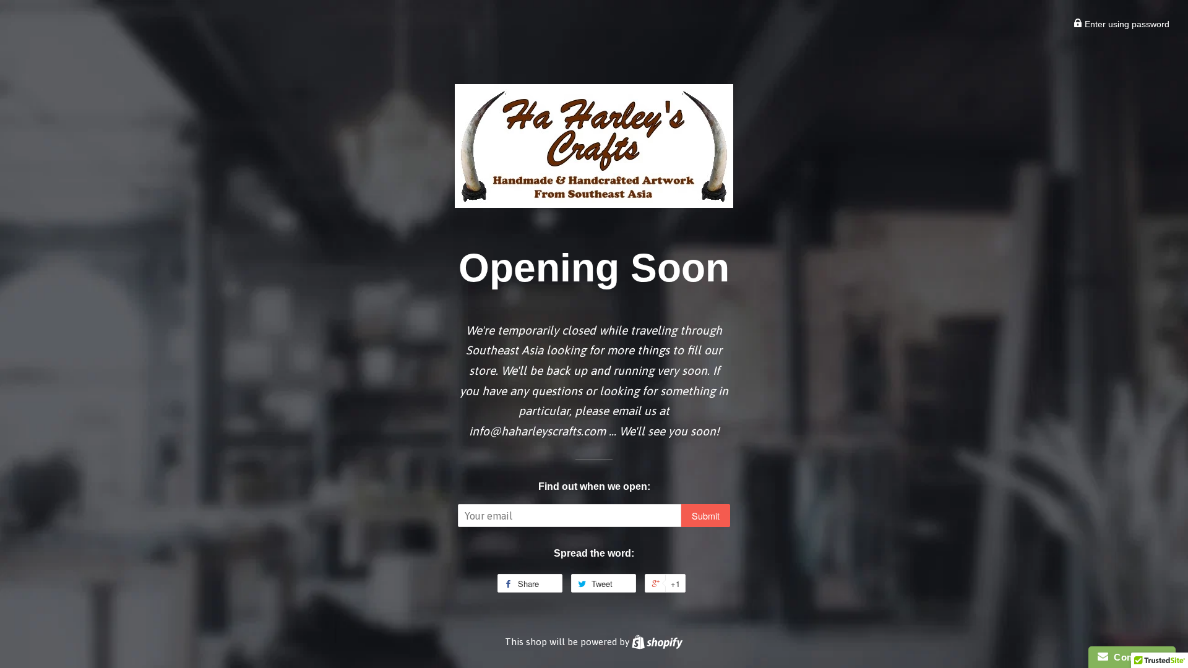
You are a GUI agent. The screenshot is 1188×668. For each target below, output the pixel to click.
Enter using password (1125, 24)
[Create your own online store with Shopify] (657, 641)
